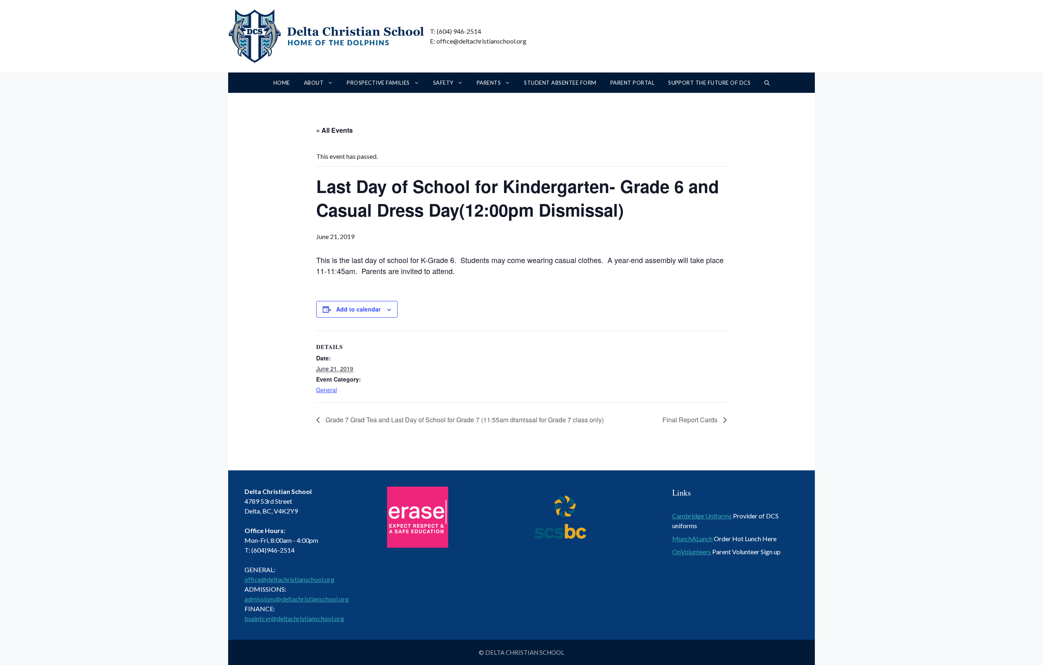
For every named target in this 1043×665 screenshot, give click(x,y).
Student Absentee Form (560, 82)
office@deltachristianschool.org (289, 579)
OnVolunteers (691, 551)
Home (281, 82)
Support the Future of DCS (709, 82)
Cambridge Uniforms (702, 516)
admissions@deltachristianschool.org (296, 599)
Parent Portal (632, 82)
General (326, 390)
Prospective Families (378, 82)
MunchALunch (692, 538)
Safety (443, 82)
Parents (489, 82)
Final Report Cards (690, 419)
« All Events (334, 130)
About (313, 82)
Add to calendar (358, 309)
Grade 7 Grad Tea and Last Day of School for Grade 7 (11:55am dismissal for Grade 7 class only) (464, 419)
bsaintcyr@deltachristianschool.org (294, 618)
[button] (767, 82)
